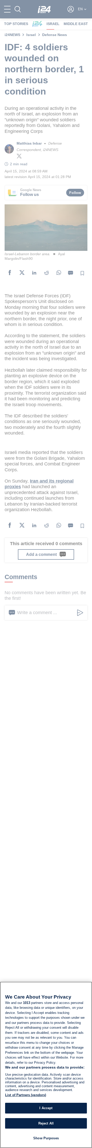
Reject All (46, 1123)
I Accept (45, 1108)
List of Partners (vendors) (25, 1095)
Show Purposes (46, 1138)
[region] (46, 1065)
